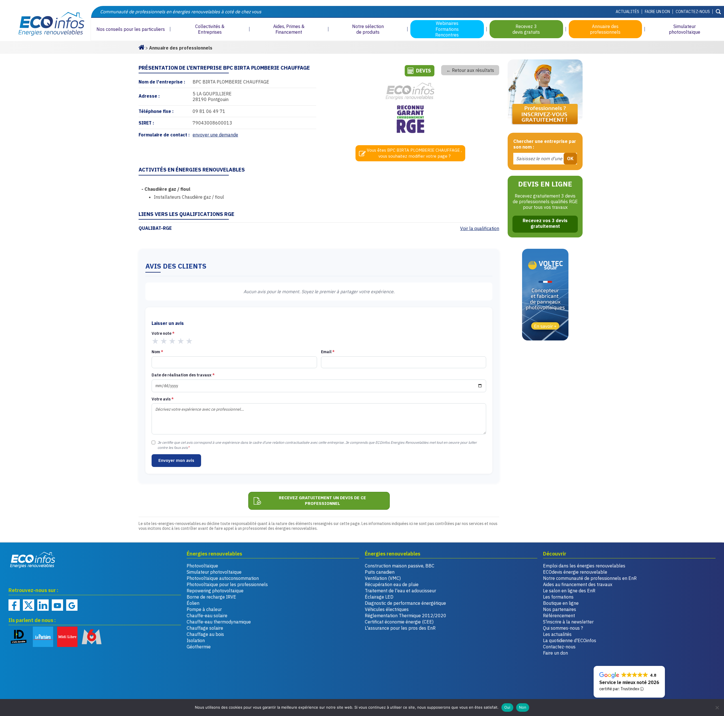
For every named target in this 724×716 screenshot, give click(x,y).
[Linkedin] (43, 605)
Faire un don (657, 11)
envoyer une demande (215, 135)
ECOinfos (45, 23)
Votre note (163, 333)
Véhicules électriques (387, 609)
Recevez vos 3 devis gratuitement (545, 223)
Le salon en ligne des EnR (569, 590)
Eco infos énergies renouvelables (32, 560)
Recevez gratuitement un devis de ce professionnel (322, 500)
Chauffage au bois (205, 634)
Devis (423, 70)
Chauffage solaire (205, 628)
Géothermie (199, 646)
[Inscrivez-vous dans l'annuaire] (545, 93)
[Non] (717, 707)
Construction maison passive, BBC (399, 566)
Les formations (558, 597)
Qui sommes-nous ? (563, 628)
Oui (507, 707)
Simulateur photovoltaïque (214, 572)
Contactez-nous (693, 11)
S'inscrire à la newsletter (568, 622)
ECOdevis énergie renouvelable (575, 572)
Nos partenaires (559, 609)
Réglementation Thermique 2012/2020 (405, 615)
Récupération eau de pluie (392, 584)
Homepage (141, 47)
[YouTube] (57, 605)
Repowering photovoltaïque (215, 590)
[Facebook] (14, 605)
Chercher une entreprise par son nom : (544, 144)
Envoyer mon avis (176, 460)
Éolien (193, 603)
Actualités (627, 11)
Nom (157, 351)
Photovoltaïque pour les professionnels (227, 584)
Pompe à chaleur (204, 609)
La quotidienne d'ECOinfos (569, 640)
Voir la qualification (479, 228)
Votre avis (163, 399)
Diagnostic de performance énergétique (405, 603)
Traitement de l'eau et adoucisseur (400, 590)
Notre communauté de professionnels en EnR (590, 578)
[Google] (71, 605)
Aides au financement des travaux (577, 584)
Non (523, 707)
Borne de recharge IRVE (211, 597)
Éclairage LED (379, 597)
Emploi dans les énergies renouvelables (584, 566)
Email (328, 351)
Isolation (196, 640)
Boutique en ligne (561, 603)
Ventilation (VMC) (383, 578)
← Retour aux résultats (470, 70)
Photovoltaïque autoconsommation (223, 578)
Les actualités (557, 634)
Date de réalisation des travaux (183, 375)
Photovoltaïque (202, 566)
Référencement (559, 615)
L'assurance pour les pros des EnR (400, 628)
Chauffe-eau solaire (207, 615)
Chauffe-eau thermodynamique (219, 622)
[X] (28, 605)
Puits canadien (380, 572)
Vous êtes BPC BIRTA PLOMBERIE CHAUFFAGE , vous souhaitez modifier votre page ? (414, 153)
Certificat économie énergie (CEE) (399, 622)
